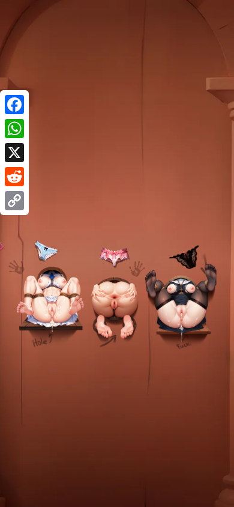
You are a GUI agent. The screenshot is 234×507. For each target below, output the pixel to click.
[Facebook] (14, 105)
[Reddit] (14, 177)
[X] (14, 153)
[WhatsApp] (14, 129)
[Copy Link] (14, 201)
